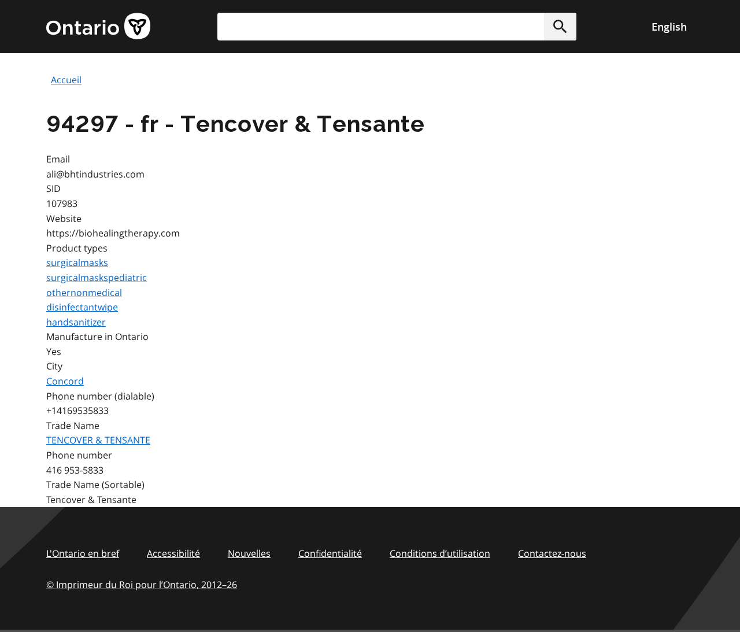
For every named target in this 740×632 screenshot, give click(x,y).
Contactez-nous (552, 553)
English (669, 27)
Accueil (66, 79)
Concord (65, 381)
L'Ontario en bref (82, 553)
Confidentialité (330, 553)
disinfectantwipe (82, 307)
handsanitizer (76, 322)
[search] (396, 26)
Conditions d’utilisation (440, 553)
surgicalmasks (77, 262)
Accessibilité (173, 553)
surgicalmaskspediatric (96, 277)
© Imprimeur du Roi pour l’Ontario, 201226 (141, 584)
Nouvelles (249, 553)
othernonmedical (84, 292)
